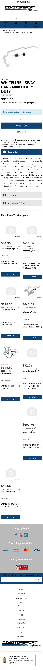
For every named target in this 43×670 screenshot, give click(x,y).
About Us (21, 610)
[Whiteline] (17, 236)
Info (34, 102)
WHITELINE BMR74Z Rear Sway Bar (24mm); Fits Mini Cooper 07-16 (32, 265)
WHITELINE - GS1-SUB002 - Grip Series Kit (10, 387)
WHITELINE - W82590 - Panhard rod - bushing (9, 262)
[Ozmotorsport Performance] (21, 8)
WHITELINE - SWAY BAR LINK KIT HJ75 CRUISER (9, 505)
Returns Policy (21, 636)
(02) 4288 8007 (22, 2)
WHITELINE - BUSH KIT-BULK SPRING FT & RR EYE (32, 446)
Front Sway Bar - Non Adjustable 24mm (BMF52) (32, 325)
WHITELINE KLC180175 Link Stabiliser (9, 323)
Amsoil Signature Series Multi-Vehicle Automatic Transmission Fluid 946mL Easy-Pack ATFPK (21, 660)
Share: (4, 96)
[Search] (39, 19)
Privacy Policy (21, 632)
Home (5, 30)
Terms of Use (21, 627)
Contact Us (21, 619)
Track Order (21, 603)
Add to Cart (22, 125)
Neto (29, 667)
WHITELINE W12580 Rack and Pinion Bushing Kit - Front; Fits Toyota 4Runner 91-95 (32, 387)
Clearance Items (21, 598)
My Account (21, 593)
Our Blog (21, 615)
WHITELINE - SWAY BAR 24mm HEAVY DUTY (19, 32)
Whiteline (12, 30)
